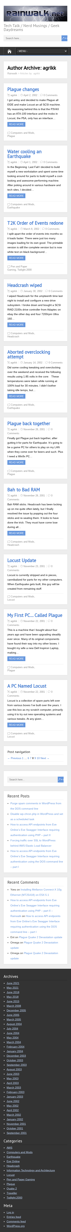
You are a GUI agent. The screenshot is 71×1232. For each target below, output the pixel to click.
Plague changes (23, 89)
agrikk (14, 95)
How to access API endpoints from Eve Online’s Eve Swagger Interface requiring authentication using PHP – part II (34, 830)
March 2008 (14, 1005)
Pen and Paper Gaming (21, 1179)
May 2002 (13, 1105)
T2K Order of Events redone (35, 223)
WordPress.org (16, 1225)
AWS (9, 1147)
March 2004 (14, 1042)
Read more (16, 124)
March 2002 (14, 1114)
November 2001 (16, 1123)
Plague (11, 136)
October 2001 (15, 1128)
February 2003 (15, 1092)
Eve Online (13, 1161)
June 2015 (13, 1001)
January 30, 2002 (32, 291)
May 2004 (13, 1037)
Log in (10, 1212)
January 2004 (15, 1051)
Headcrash (13, 336)
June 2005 (13, 1014)
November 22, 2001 (34, 621)
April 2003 (13, 1083)
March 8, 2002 (31, 228)
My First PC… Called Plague (34, 615)
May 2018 (13, 996)
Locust (11, 599)
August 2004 (14, 1024)
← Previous (14, 758)
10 (38, 758)
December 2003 (16, 1055)
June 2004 (13, 1033)
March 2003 (14, 1087)
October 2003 (15, 1060)
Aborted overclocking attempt (28, 354)
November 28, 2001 (34, 429)
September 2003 (17, 1064)
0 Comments (51, 95)
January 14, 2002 (32, 362)
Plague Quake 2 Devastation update (40, 937)
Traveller (12, 1193)
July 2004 (12, 1028)
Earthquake (13, 207)
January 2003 (15, 1096)
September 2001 (17, 1132)
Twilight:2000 (24, 269)
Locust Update (21, 560)
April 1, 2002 (30, 162)
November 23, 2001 (34, 566)
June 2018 (13, 992)
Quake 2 (12, 1188)
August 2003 (14, 1069)
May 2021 (13, 987)
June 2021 (13, 983)
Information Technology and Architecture (31, 1170)
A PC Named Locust (26, 686)
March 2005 (14, 1019)
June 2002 (13, 1101)
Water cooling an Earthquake (24, 153)
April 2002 (13, 1110)
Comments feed (16, 1221)
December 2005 (16, 1010)
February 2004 (15, 1046)
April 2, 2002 (30, 95)
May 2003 (13, 1078)
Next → (45, 758)
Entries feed (14, 1216)
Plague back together (28, 423)
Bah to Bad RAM (23, 490)
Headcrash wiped (24, 285)
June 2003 (13, 1073)
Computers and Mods (22, 132)
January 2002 (15, 1119)
